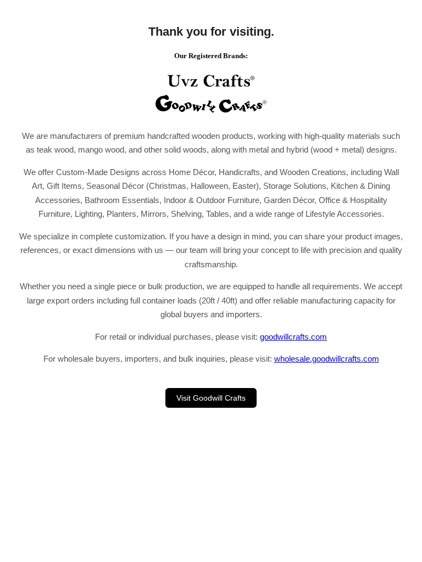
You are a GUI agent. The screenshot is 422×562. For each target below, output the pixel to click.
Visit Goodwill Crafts (211, 398)
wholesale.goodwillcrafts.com (326, 358)
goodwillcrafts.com (293, 336)
